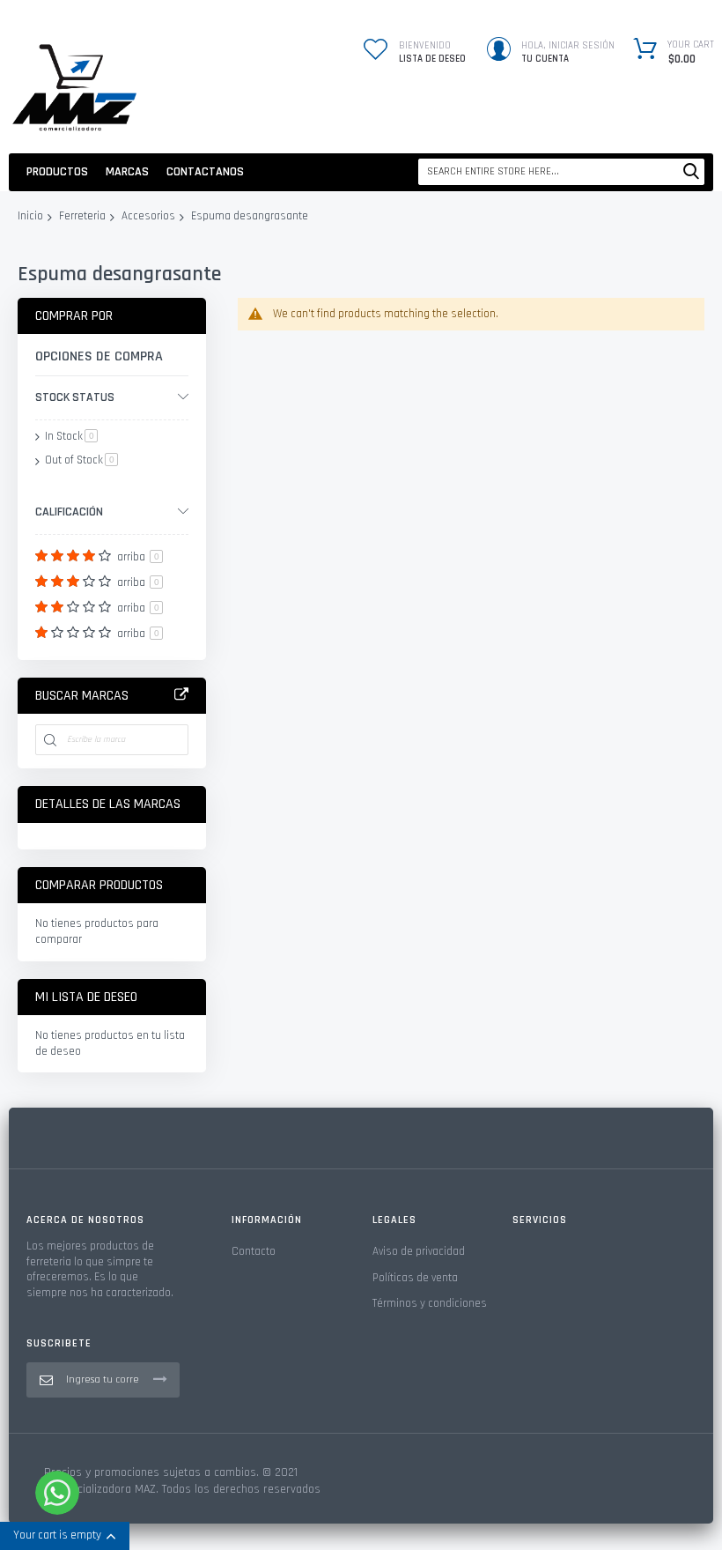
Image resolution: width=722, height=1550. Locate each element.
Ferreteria (82, 217)
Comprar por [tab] (74, 316)
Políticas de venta (415, 1278)
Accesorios (148, 217)
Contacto (254, 1251)
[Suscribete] (160, 1379)
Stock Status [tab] (74, 397)
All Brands (181, 695)
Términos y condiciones (429, 1303)
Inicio (30, 217)
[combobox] (561, 172)
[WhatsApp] (57, 1493)
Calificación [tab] (69, 512)
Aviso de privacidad (418, 1251)
